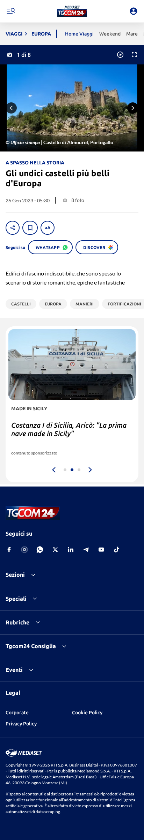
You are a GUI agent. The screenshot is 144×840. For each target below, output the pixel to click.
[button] (72, 11)
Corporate (17, 712)
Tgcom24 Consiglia (31, 646)
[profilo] (133, 11)
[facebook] (9, 549)
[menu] (10, 11)
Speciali (16, 599)
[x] (55, 549)
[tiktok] (116, 549)
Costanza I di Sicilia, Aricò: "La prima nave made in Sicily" (69, 429)
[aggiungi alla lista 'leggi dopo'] (30, 228)
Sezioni (15, 574)
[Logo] (72, 11)
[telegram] (85, 549)
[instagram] (24, 549)
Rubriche (17, 622)
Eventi (14, 670)
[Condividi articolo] (13, 228)
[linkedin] (70, 549)
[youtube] (101, 549)
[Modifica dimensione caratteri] (48, 228)
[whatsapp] (39, 549)
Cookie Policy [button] (87, 712)
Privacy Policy (21, 723)
